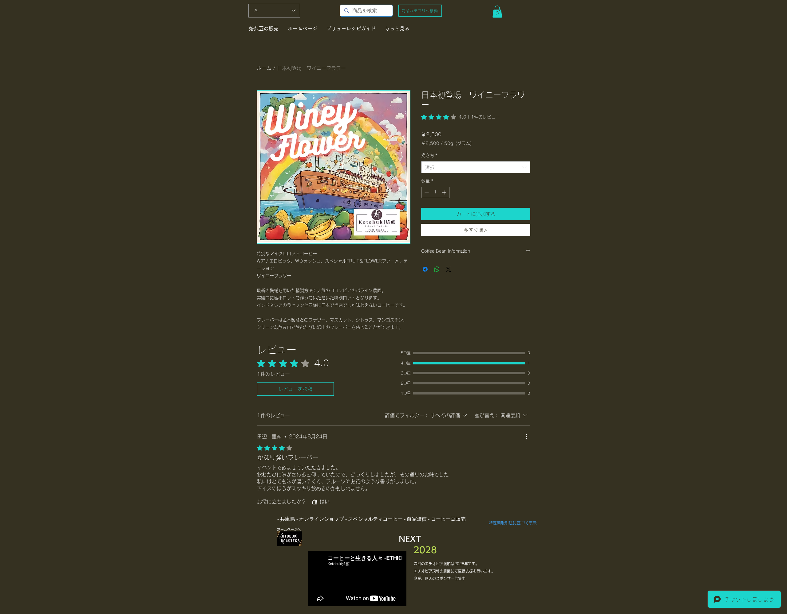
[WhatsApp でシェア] (437, 269)
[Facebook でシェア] (425, 269)
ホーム (264, 68)
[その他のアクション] (526, 436)
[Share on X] (448, 269)
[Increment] (445, 192)
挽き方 (429, 155)
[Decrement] (426, 192)
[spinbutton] (435, 192)
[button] (497, 11)
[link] (460, 117)
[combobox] (475, 167)
